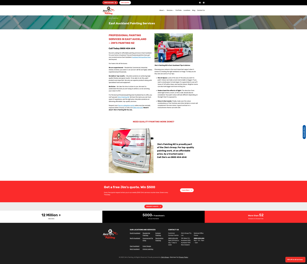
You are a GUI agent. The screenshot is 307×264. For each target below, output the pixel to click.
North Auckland (135, 238)
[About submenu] (164, 10)
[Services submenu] (173, 10)
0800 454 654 (109, 2)
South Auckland (135, 233)
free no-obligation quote (126, 105)
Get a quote (125, 2)
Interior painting (148, 249)
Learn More (185, 190)
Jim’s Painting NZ (123, 97)
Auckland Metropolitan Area (141, 57)
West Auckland (135, 249)
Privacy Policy (183, 257)
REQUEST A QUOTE (152, 206)
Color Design (147, 246)
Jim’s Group (165, 257)
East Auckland (134, 246)
